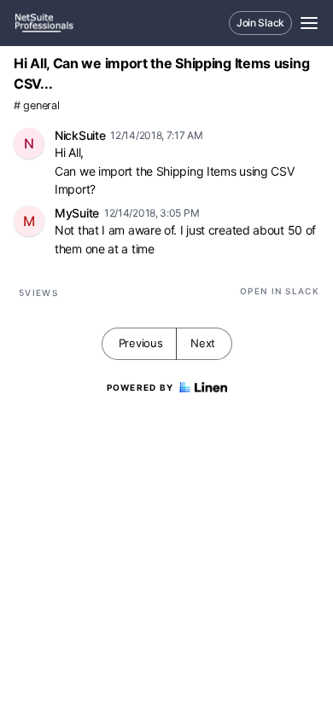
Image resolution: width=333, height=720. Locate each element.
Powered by (140, 387)
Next (202, 343)
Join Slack (260, 22)
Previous (141, 343)
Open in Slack (279, 291)
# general (36, 105)
